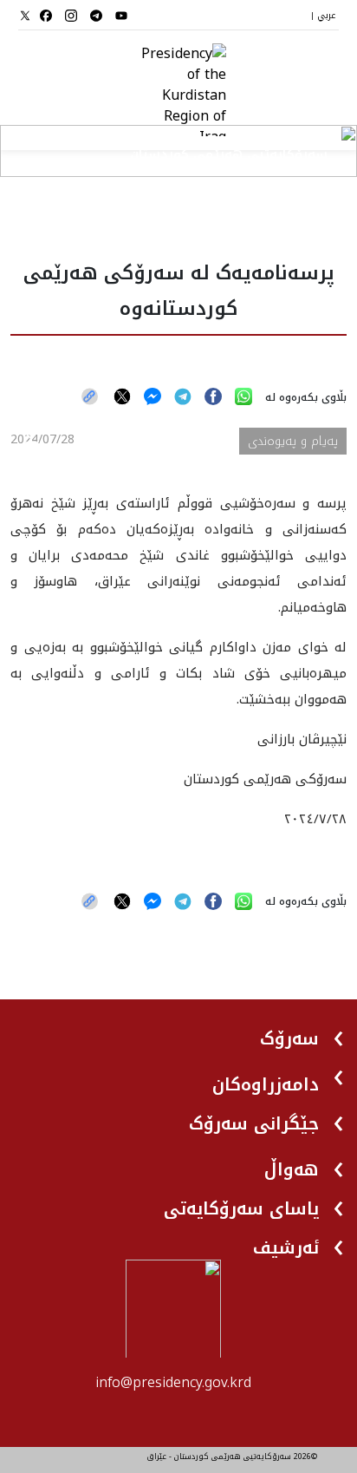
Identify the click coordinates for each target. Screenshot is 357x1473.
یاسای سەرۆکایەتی (241, 1208)
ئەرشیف (286, 1247)
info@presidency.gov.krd (173, 1382)
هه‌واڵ (291, 1169)
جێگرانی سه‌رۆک (254, 1123)
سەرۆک (289, 1038)
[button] (303, 1031)
